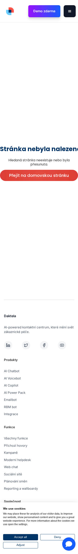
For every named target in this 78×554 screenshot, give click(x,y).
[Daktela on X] (30, 345)
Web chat (11, 467)
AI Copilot (11, 385)
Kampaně (11, 453)
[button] (70, 11)
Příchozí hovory (15, 446)
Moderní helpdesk (17, 460)
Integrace (11, 414)
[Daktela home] (9, 11)
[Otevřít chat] (69, 544)
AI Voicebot (12, 378)
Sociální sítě (13, 474)
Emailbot (10, 400)
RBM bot (10, 407)
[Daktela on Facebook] (48, 345)
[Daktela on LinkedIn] (12, 345)
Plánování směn (15, 481)
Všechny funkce (16, 438)
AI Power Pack (14, 393)
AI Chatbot (11, 371)
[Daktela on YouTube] (66, 345)
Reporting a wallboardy (21, 488)
